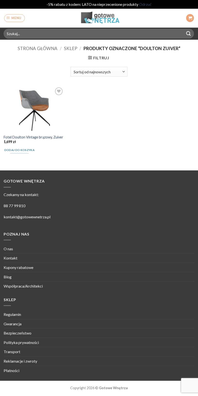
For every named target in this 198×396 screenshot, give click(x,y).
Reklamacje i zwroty (20, 361)
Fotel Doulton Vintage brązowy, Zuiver (33, 137)
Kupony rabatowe (18, 267)
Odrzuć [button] (145, 4)
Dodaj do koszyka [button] (19, 150)
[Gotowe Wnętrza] (99, 18)
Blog (8, 276)
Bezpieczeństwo (17, 333)
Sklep (70, 48)
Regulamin (12, 314)
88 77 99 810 (14, 205)
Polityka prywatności (21, 342)
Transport (12, 351)
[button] (14, 18)
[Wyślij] (188, 33)
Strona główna (37, 48)
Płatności (11, 370)
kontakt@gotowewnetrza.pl (27, 216)
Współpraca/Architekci (23, 286)
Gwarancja (12, 323)
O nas (8, 248)
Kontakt (10, 258)
